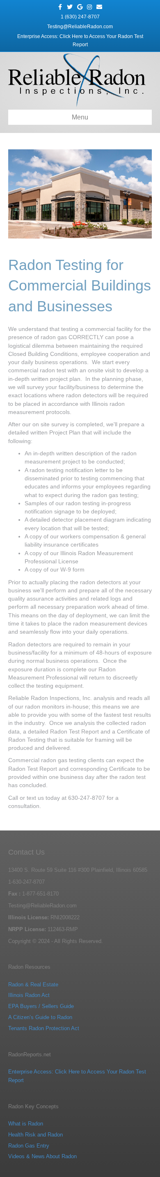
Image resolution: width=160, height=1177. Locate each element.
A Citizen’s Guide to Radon (40, 1017)
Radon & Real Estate (33, 984)
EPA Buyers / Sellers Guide (41, 1006)
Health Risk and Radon (35, 1135)
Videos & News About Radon (42, 1156)
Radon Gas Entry (28, 1146)
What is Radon (25, 1124)
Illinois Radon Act (29, 995)
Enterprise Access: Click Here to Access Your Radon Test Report (80, 40)
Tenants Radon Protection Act (43, 1028)
